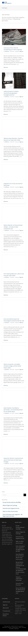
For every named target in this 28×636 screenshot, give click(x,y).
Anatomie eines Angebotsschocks (11, 508)
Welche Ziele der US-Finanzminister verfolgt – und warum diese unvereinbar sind (13, 226)
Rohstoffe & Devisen (6, 614)
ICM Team (7, 51)
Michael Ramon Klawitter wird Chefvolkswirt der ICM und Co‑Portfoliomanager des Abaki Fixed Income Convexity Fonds (20, 568)
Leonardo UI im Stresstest (19, 584)
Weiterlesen (6, 67)
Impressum (17, 628)
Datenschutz (4, 627)
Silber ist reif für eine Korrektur (10, 511)
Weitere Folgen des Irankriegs (10, 505)
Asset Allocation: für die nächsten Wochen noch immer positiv (20, 557)
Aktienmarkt (6, 608)
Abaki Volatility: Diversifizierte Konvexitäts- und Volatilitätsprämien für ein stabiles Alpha (13, 409)
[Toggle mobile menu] (25, 2)
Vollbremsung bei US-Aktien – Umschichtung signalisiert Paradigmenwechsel (11, 93)
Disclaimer (10, 627)
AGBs (20, 627)
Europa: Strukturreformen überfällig (12, 502)
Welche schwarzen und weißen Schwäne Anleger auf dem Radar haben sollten (12, 366)
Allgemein (21, 51)
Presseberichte (6, 611)
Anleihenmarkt (6, 602)
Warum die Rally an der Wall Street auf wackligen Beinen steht (20, 590)
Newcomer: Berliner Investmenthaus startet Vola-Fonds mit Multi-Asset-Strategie (13, 460)
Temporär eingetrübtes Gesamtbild (19, 578)
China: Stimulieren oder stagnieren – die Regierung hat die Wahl (20, 548)
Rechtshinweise (15, 627)
